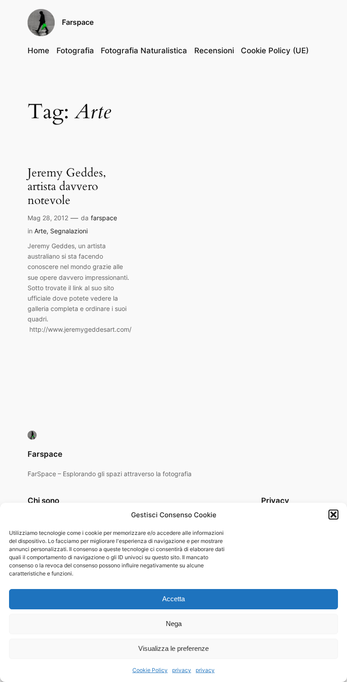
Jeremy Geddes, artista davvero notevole (67, 187)
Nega (174, 623)
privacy (181, 670)
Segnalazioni (69, 231)
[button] (333, 514)
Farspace (78, 22)
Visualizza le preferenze (173, 648)
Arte (40, 231)
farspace (104, 218)
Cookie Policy (150, 670)
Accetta (173, 599)
